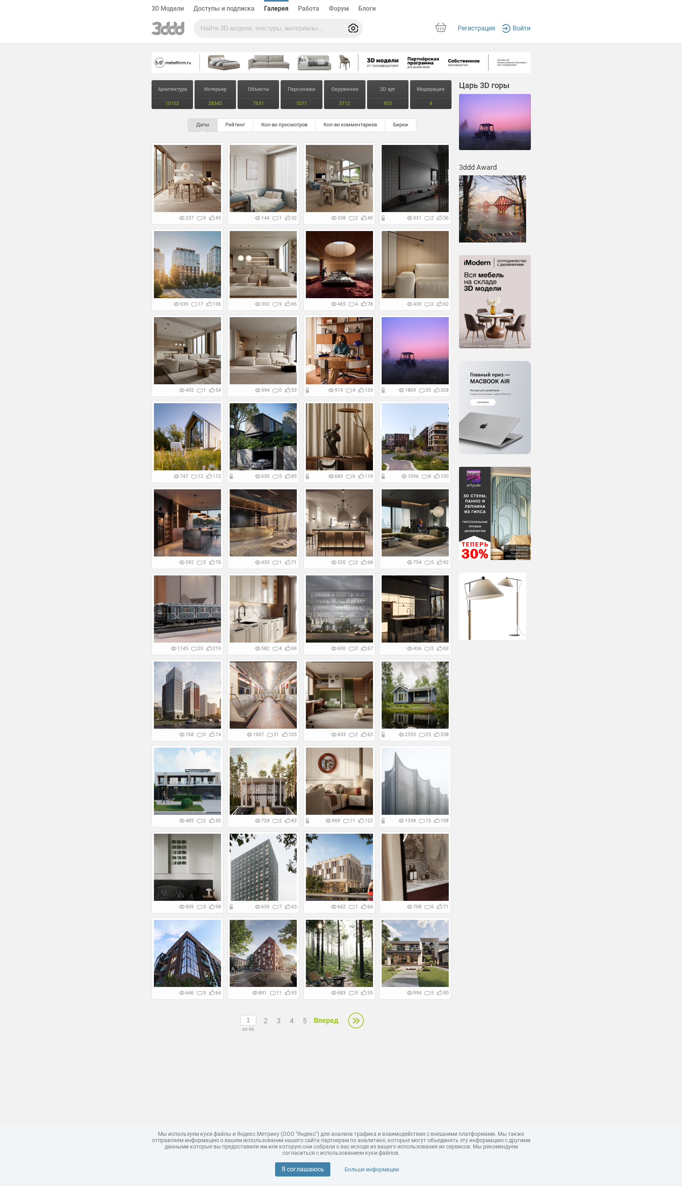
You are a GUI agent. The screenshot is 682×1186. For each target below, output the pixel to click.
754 (417, 562)
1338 (410, 820)
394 (265, 390)
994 (417, 993)
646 (189, 993)
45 (218, 218)
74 (218, 734)
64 (218, 993)
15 (428, 820)
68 (370, 562)
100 (444, 476)
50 (218, 820)
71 (294, 562)
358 (444, 734)
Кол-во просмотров (284, 125)
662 (341, 907)
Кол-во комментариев (350, 125)
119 (369, 476)
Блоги (367, 8)
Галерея (276, 8)
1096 (413, 476)
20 (200, 648)
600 (341, 648)
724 (265, 820)
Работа (308, 8)
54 (218, 390)
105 (293, 734)
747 (184, 476)
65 (370, 734)
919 (339, 390)
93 (294, 993)
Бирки (400, 125)
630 (265, 476)
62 (446, 304)
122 (369, 820)
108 (444, 820)
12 (200, 476)
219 (217, 648)
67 (370, 648)
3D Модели (168, 8)
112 (217, 476)
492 (189, 390)
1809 (410, 390)
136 (217, 304)
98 (218, 907)
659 (265, 907)
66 (294, 304)
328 (444, 390)
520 (341, 562)
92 (446, 562)
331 (417, 218)
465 (341, 304)
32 (294, 218)
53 (294, 390)
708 (417, 907)
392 (265, 304)
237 (189, 218)
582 (265, 648)
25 (428, 734)
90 (446, 993)
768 (189, 734)
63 (446, 648)
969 (336, 820)
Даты (202, 125)
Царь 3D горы (484, 85)
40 (370, 218)
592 (189, 562)
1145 (182, 648)
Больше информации (372, 1169)
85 (294, 476)
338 (341, 218)
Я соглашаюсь (302, 1169)
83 (294, 820)
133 (369, 390)
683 (339, 476)
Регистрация (476, 28)
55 (370, 993)
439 (417, 304)
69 (294, 648)
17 (200, 304)
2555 (410, 734)
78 (370, 304)
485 (189, 820)
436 (417, 648)
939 (184, 304)
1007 (258, 734)
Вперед (326, 1020)
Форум (339, 8)
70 (218, 562)
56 (446, 218)
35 (428, 390)
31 (276, 734)
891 (263, 993)
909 (189, 907)
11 (352, 820)
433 (265, 562)
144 (265, 218)
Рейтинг (235, 125)
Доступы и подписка (224, 8)
